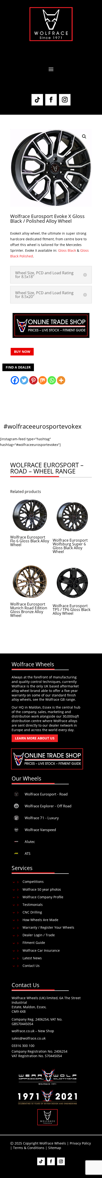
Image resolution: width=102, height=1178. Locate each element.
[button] (84, 136)
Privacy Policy (80, 1143)
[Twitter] (24, 380)
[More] (61, 380)
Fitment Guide (34, 942)
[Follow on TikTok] (37, 100)
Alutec (30, 841)
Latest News (32, 958)
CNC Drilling (32, 912)
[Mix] (42, 380)
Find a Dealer (18, 367)
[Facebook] (15, 380)
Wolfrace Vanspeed (40, 829)
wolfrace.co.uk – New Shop (33, 1031)
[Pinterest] (33, 380)
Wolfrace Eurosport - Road (46, 794)
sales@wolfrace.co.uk (29, 1038)
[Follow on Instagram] (65, 100)
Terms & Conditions (28, 1147)
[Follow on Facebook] (51, 100)
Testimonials (33, 904)
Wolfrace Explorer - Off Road (48, 806)
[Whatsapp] (52, 380)
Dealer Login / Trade (39, 935)
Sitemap (54, 1147)
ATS (27, 853)
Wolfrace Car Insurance (41, 950)
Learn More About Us (35, 738)
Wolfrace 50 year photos (42, 889)
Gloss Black (67, 250)
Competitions (33, 881)
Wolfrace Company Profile (43, 897)
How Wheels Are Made (40, 920)
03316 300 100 (23, 1045)
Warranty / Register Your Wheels (48, 927)
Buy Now (22, 351)
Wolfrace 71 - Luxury (42, 817)
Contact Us (31, 965)
